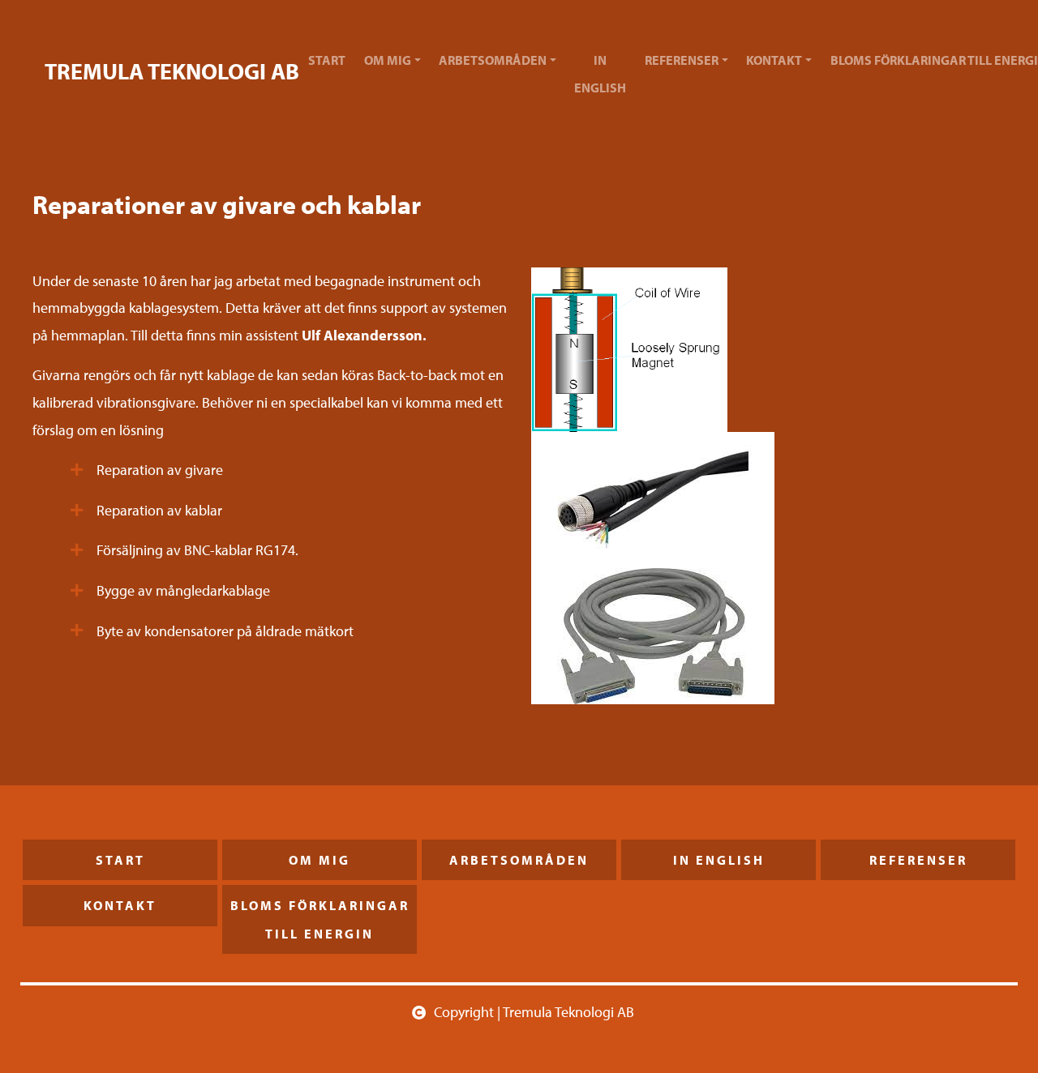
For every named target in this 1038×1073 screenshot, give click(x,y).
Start (326, 60)
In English (600, 74)
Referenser (681, 60)
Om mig (387, 60)
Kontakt (774, 60)
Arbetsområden (493, 60)
